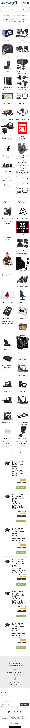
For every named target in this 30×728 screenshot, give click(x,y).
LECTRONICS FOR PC (22, 255)
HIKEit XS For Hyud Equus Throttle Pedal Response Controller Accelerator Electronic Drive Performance (18, 534)
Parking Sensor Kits (22, 56)
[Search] (23, 9)
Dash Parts (22, 197)
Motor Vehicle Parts (7, 275)
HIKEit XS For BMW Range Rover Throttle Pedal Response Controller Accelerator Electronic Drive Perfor (18, 502)
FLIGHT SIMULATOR (7, 218)
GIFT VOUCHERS (22, 234)
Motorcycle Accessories (22, 119)
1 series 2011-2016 (7, 140)
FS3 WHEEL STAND (22, 218)
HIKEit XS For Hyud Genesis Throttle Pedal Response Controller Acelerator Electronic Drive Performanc (18, 566)
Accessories (22, 140)
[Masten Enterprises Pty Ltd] (9, 3)
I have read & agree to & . (15, 707)
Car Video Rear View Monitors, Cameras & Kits (22, 183)
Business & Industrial (22, 174)
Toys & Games (22, 359)
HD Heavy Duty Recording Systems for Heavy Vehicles (22, 251)
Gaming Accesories (7, 135)
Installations (7, 266)
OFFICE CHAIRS (7, 302)
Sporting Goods (22, 354)
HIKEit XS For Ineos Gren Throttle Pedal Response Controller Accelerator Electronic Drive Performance (18, 597)
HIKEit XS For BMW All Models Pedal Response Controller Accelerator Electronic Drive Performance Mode (18, 468)
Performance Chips (7, 323)
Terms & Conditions (18, 707)
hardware (7, 239)
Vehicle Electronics (22, 438)
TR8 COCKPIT (22, 391)
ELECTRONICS (22, 202)
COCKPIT (7, 187)
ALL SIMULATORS (7, 171)
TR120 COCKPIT (22, 375)
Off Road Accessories (22, 286)
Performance (22, 318)
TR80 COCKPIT (7, 407)
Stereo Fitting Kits (22, 103)
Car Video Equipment (7, 180)
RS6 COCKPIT (7, 349)
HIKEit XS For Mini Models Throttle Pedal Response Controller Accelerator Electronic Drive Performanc (18, 629)
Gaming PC (7, 223)
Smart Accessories (22, 349)
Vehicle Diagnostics (7, 438)
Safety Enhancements (7, 119)
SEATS (7, 72)
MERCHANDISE (22, 271)
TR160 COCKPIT (7, 391)
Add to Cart (21, 487)
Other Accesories (7, 318)
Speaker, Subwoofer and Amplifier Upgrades (7, 367)
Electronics (7, 202)
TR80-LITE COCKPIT (22, 407)
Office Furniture (22, 302)
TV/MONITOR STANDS (7, 422)
